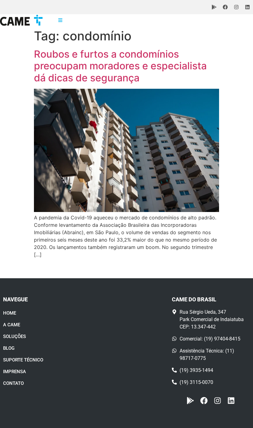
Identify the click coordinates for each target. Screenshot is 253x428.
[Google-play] (214, 7)
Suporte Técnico (23, 360)
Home (9, 313)
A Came (11, 325)
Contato (13, 383)
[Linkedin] (247, 7)
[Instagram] (236, 7)
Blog (9, 348)
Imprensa (14, 371)
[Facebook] (225, 7)
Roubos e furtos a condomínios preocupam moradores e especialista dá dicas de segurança (120, 66)
